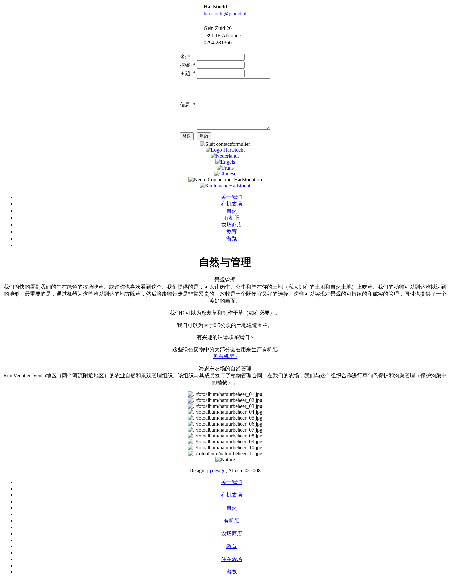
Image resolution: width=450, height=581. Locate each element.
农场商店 (231, 224)
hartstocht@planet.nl (225, 13)
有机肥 (231, 218)
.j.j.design (216, 470)
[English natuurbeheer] (225, 162)
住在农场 (231, 559)
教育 (231, 231)
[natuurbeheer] (225, 156)
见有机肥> (225, 356)
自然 (231, 211)
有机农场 (231, 204)
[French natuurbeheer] (225, 168)
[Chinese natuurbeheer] (225, 173)
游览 (231, 238)
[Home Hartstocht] (225, 150)
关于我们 (231, 197)
